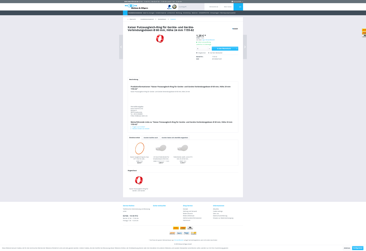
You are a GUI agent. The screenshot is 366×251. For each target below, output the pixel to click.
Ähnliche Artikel (134, 138)
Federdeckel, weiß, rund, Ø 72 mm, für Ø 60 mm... (183, 158)
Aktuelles (216, 209)
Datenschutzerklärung (220, 216)
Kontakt (185, 209)
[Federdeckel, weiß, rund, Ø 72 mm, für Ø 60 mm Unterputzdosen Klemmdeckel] (183, 148)
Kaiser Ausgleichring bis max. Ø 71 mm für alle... (139, 158)
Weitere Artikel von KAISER (140, 129)
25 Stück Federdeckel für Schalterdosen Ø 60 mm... (161, 158)
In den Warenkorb (224, 49)
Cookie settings (218, 211)
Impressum (186, 220)
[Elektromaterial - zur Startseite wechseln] (136, 7)
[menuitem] (172, 6)
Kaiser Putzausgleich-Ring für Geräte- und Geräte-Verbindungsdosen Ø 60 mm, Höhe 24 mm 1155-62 (138, 190)
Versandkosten (179, 240)
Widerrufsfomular (188, 216)
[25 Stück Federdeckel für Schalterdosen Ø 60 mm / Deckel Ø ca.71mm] (161, 148)
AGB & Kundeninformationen (192, 218)
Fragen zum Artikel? (138, 127)
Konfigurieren (357, 248)
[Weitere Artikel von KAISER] (235, 29)
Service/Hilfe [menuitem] (237, 1)
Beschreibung (133, 79)
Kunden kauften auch (151, 138)
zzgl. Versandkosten (208, 40)
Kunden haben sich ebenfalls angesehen (175, 138)
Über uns (216, 213)
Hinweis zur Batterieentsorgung (223, 218)
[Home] (125, 12)
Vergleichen (202, 53)
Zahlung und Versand (190, 211)
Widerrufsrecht (188, 213)
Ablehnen (347, 248)
